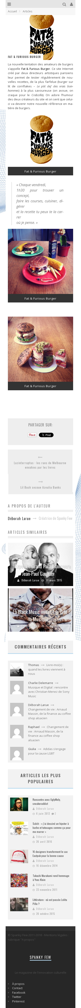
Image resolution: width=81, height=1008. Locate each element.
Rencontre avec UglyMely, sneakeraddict (47, 801)
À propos (18, 984)
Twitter (16, 997)
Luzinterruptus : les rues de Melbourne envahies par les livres (40, 465)
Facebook (18, 992)
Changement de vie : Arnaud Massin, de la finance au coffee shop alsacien (49, 713)
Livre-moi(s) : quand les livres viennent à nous (46, 669)
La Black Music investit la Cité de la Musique (43, 615)
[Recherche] (64, 4)
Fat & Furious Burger (35, 69)
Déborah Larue (30, 580)
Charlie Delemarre (40, 683)
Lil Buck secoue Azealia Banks (40, 487)
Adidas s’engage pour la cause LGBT (47, 751)
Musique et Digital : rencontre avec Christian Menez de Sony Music (49, 691)
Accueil (12, 11)
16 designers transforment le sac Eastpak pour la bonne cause (50, 854)
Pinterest (18, 1001)
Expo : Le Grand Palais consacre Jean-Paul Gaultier (43, 569)
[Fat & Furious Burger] (40, 166)
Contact (17, 988)
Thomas (33, 665)
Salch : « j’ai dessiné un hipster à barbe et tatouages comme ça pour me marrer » (52, 828)
